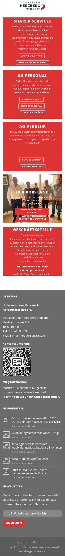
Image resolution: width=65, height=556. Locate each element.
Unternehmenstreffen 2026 (30, 458)
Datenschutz (40, 542)
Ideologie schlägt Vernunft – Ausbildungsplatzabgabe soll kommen (37, 445)
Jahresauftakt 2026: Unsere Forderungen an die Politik (29, 471)
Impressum (24, 542)
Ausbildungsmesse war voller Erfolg (35, 433)
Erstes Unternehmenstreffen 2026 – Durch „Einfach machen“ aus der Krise (36, 420)
